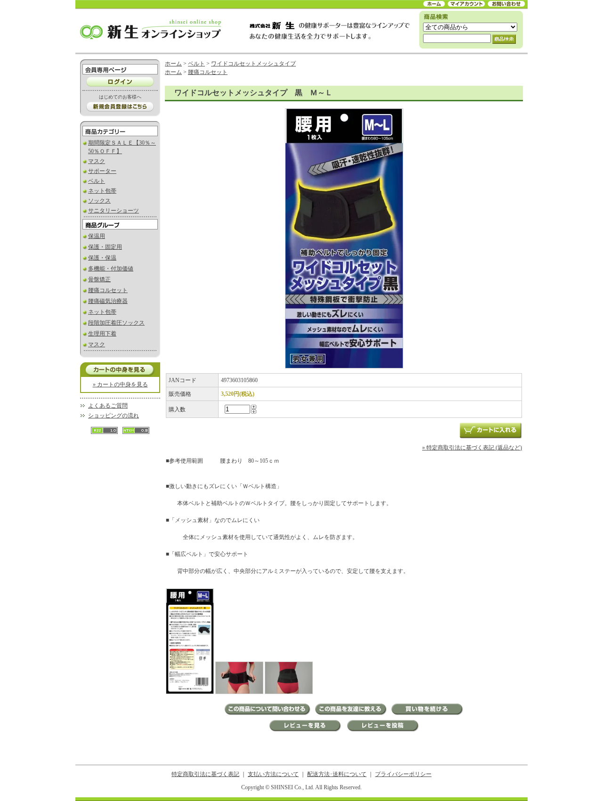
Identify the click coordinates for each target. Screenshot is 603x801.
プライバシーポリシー (403, 774)
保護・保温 (102, 257)
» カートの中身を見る (120, 384)
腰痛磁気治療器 (108, 301)
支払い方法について (273, 774)
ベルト (96, 181)
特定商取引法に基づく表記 (205, 774)
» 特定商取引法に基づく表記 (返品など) (472, 447)
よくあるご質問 (108, 405)
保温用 (96, 236)
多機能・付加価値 (110, 268)
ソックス (99, 200)
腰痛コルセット (108, 290)
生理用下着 (102, 333)
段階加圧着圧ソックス (116, 322)
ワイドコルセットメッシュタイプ (253, 63)
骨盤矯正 (99, 279)
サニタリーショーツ (113, 210)
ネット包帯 (102, 191)
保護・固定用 (105, 247)
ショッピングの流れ (113, 415)
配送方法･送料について (337, 774)
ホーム (173, 63)
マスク (96, 161)
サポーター (102, 171)
